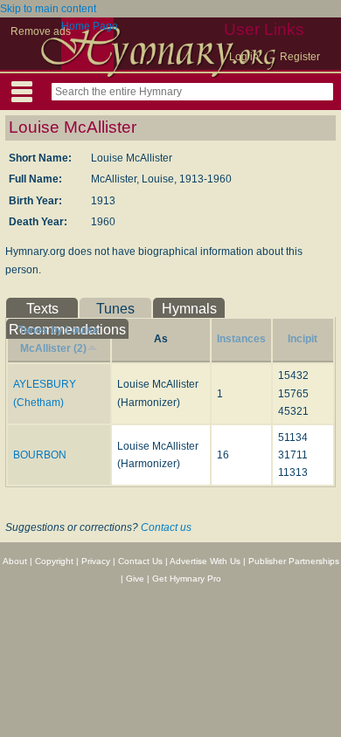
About (15, 561)
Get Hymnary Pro (186, 578)
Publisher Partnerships (293, 561)
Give (135, 578)
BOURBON (39, 455)
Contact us (166, 527)
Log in (244, 57)
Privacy (95, 561)
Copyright (54, 561)
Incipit (302, 339)
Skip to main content (48, 9)
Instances (241, 339)
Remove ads (40, 31)
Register (300, 57)
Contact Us (140, 561)
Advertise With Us (205, 561)
